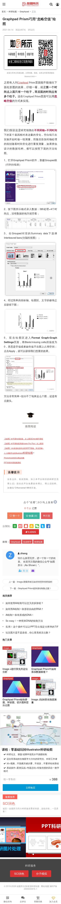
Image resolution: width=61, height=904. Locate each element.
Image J (7, 647)
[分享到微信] (37, 526)
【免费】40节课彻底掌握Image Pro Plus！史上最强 (23, 443)
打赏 (47, 515)
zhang (23, 553)
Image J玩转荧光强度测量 (44, 701)
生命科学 (27, 541)
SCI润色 (19, 874)
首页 (4, 11)
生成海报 (31, 531)
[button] (27, 854)
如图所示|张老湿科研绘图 (30, 4)
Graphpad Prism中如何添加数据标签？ (43, 670)
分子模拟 (41, 874)
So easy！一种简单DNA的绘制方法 (24, 620)
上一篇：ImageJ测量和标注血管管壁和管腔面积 (30, 581)
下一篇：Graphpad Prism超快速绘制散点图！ (30, 588)
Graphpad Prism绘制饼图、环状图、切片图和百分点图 (16, 702)
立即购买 (30, 787)
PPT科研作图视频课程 (12, 462)
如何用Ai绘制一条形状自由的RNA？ (24, 609)
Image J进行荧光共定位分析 (15, 670)
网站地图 (45, 886)
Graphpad (24, 11)
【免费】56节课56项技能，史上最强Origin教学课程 (23, 439)
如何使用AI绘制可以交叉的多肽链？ (24, 603)
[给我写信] (32, 571)
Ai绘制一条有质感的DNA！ (20, 614)
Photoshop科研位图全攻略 (14, 458)
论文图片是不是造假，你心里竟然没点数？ (28, 632)
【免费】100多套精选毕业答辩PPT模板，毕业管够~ (24, 448)
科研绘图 (13, 11)
